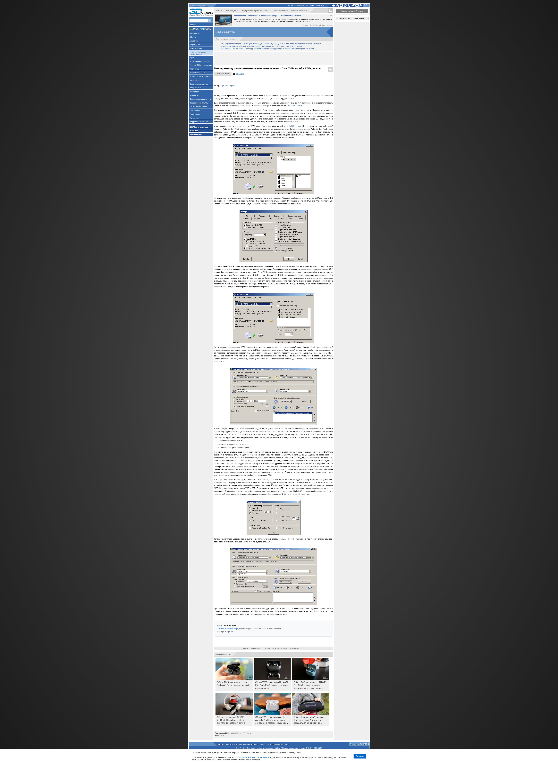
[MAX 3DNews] (341, 5)
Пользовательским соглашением (253, 757)
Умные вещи (194, 114)
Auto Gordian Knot (294, 106)
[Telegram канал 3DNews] (353, 5)
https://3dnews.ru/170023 (241, 733)
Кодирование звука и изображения (256, 11)
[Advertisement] (273, 58)
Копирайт (254, 744)
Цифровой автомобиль (199, 122)
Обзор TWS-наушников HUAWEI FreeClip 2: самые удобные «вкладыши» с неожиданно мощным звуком (310, 685)
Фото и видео (195, 118)
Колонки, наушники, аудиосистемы (198, 53)
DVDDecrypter (295, 126)
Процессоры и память (198, 103)
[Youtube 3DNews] (337, 5)
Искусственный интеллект (200, 61)
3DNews (218, 11)
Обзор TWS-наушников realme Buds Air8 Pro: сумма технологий (233, 683)
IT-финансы (194, 33)
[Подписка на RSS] (361, 5)
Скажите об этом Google (227, 629)
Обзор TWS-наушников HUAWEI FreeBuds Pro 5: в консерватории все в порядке (271, 685)
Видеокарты (194, 45)
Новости (192, 25)
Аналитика (193, 41)
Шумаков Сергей (227, 85)
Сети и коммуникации (198, 107)
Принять (360, 756)
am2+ (222, 736)
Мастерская (194, 69)
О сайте (291, 5)
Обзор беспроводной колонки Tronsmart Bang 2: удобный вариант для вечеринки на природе (308, 720)
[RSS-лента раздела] (330, 10)
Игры (191, 58)
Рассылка (310, 5)
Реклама (300, 5)
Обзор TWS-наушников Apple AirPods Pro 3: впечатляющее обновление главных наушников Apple (271, 720)
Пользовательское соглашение (277, 744)
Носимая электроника (198, 84)
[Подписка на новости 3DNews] (357, 5)
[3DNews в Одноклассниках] (349, 5)
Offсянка (192, 37)
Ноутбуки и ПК (195, 88)
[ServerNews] (201, 29)
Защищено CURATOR (359, 744)
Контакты (320, 5)
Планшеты (193, 95)
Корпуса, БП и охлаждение (200, 65)
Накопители (194, 80)
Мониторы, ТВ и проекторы (200, 77)
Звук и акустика (195, 48)
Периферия (194, 92)
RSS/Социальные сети (199, 127)
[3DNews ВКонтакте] (334, 5)
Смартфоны (194, 110)
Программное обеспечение (200, 99)
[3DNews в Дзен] (345, 5)
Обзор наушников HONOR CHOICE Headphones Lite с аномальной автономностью (231, 720)
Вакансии (196, 134)
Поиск (262, 744)
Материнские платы (197, 73)
